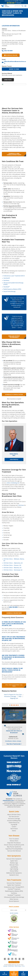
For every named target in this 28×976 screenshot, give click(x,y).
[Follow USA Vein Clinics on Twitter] (8, 959)
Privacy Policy (11, 966)
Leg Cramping (14, 869)
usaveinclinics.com (8, 800)
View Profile (14, 459)
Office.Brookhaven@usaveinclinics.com (15, 62)
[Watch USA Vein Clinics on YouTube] (12, 959)
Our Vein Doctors (14, 816)
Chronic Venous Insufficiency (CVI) (14, 845)
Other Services (14, 899)
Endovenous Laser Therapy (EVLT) (14, 887)
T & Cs (23, 966)
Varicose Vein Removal (14, 851)
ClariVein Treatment (14, 889)
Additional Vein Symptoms (14, 873)
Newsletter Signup (14, 962)
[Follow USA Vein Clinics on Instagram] (16, 959)
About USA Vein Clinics (14, 814)
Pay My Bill (14, 824)
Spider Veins (14, 861)
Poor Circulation (14, 839)
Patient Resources (14, 822)
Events (14, 831)
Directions (8, 80)
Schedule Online (11, 55)
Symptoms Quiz (14, 875)
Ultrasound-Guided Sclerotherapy (14, 897)
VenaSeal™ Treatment (14, 895)
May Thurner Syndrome (14, 847)
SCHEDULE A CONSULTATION (14, 394)
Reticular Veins (14, 865)
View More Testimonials (13, 744)
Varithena (14, 893)
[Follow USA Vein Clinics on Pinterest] (19, 959)
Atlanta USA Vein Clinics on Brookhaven (14, 731)
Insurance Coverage (14, 818)
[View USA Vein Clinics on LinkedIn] (23, 959)
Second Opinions (14, 901)
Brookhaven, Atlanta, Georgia (13, 741)
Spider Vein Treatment (14, 885)
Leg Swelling (14, 867)
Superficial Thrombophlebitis (14, 849)
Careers (14, 826)
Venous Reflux (14, 871)
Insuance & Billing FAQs (14, 820)
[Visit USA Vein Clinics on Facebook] (5, 959)
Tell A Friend (14, 829)
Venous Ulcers (14, 841)
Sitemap (5, 966)
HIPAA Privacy (18, 966)
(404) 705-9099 (8, 50)
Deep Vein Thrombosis (14, 843)
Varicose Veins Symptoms (14, 859)
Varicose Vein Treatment (14, 883)
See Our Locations (14, 913)
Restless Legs (14, 863)
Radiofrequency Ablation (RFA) (14, 891)
